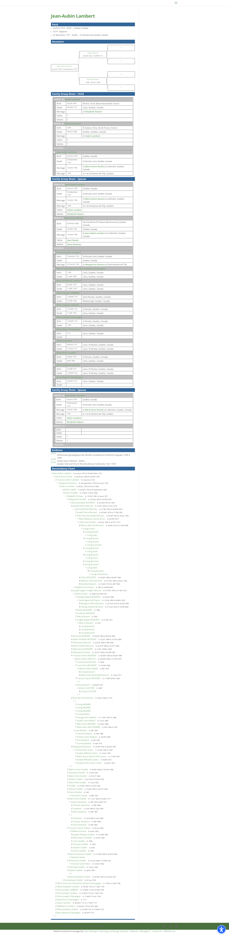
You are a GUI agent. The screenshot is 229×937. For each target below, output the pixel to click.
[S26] (53, 459)
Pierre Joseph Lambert (68, 305)
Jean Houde (73, 240)
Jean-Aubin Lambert (67, 152)
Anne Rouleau (74, 244)
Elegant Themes (70, 926)
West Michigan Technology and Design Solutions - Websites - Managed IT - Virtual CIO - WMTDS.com (129, 931)
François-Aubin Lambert (69, 252)
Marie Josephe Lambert (68, 365)
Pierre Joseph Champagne (69, 317)
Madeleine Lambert (66, 352)
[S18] (53, 462)
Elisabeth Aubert (72, 123)
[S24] (53, 453)
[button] (221, 929)
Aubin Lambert (72, 99)
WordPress (97, 926)
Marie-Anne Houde (73, 218)
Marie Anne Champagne (69, 329)
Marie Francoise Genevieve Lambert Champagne (81, 268)
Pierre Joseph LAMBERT (68, 293)
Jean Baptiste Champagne (70, 377)
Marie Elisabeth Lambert (69, 280)
